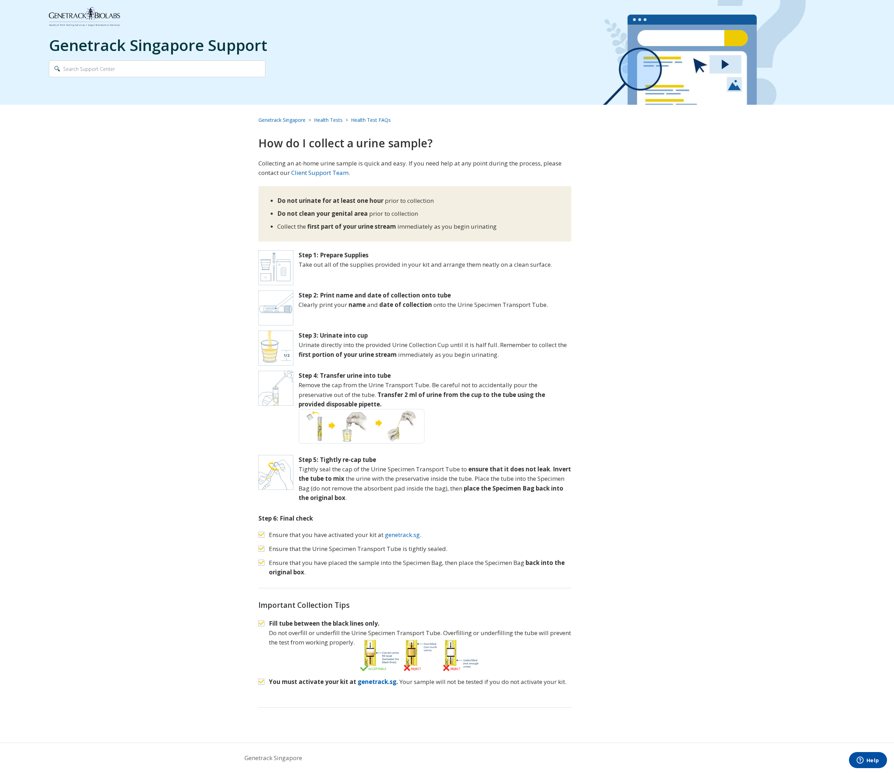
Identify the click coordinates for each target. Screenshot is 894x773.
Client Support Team (320, 173)
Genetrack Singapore (282, 120)
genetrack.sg (402, 535)
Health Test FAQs (371, 120)
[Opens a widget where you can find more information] (868, 761)
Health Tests (328, 120)
